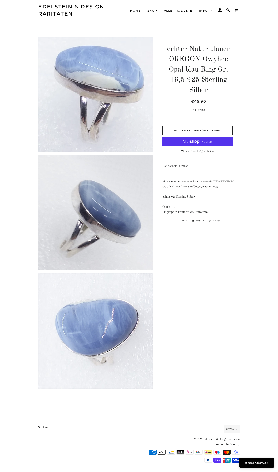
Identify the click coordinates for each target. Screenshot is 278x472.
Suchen (43, 427)
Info (204, 10)
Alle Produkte (178, 10)
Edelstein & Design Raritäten (71, 10)
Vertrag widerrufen (256, 462)
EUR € (230, 429)
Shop (152, 10)
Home (135, 10)
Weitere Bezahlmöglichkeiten (197, 151)
